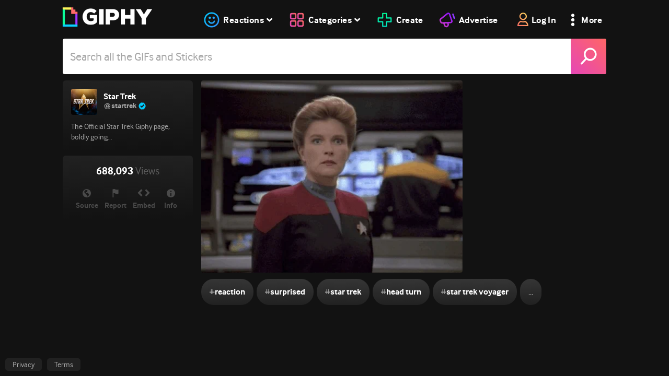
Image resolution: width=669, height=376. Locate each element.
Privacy (23, 364)
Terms (63, 364)
